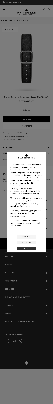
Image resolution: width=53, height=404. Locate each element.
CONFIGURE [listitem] (26, 242)
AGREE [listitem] (26, 248)
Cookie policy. (26, 206)
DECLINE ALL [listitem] (26, 237)
